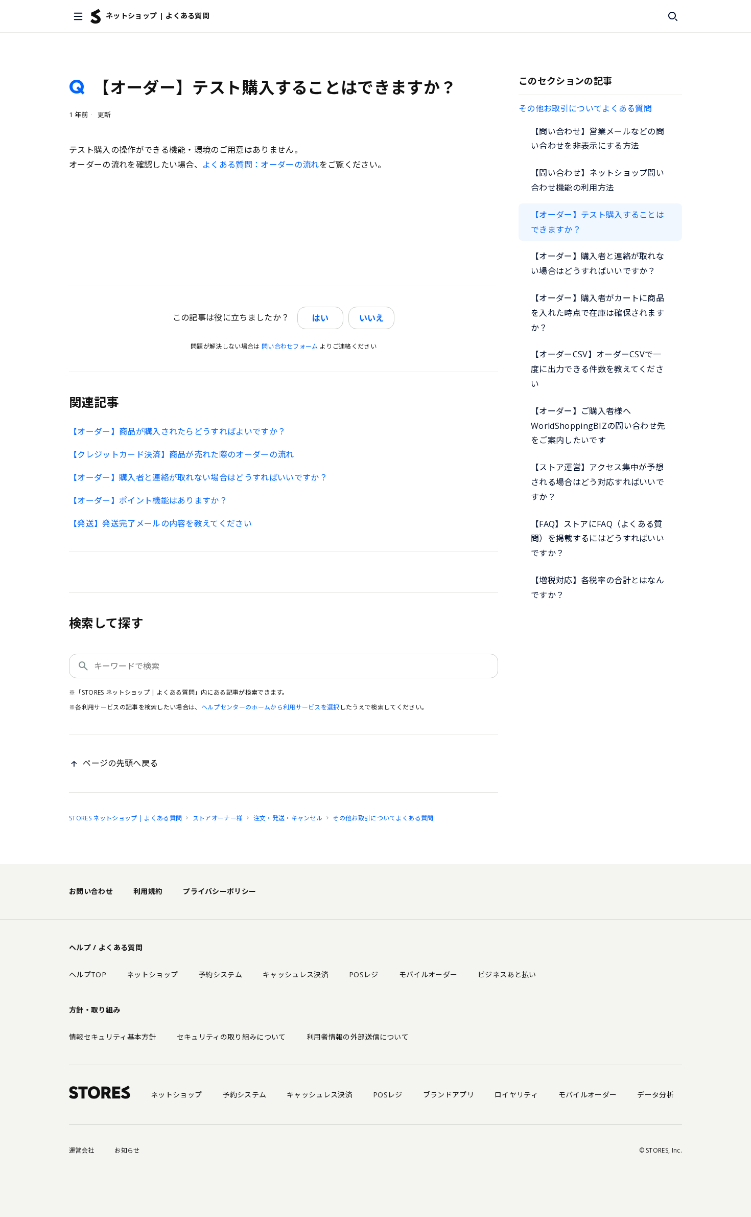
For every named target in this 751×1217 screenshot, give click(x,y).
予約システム (220, 974)
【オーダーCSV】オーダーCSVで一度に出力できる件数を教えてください (597, 369)
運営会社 (81, 1150)
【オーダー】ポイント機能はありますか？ (148, 500)
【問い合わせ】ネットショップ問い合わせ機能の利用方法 (597, 180)
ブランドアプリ (448, 1094)
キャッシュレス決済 (295, 974)
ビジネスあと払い (507, 974)
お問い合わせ (91, 891)
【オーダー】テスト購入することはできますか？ (597, 222)
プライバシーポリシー (219, 891)
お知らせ (126, 1150)
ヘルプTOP (87, 974)
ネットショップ (152, 974)
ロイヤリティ (516, 1094)
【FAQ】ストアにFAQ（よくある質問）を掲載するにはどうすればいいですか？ (597, 538)
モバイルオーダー (428, 974)
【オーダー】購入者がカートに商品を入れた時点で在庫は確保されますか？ (597, 312)
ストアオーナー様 (218, 818)
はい (320, 318)
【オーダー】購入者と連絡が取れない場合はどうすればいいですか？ (597, 263)
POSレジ (364, 974)
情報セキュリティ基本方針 (112, 1037)
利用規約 (147, 891)
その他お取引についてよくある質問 (585, 108)
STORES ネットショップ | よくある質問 (125, 818)
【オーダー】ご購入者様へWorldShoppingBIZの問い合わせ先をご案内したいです (598, 425)
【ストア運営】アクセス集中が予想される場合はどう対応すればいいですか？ (597, 482)
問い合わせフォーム (290, 346)
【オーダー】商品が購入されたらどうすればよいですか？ (177, 431)
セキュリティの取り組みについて (231, 1037)
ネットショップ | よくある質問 (157, 15)
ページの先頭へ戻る (120, 763)
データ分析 (655, 1094)
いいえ (371, 318)
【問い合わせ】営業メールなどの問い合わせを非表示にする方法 (597, 139)
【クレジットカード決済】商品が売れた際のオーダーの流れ (181, 454)
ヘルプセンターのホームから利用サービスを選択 (270, 707)
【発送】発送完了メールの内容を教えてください (160, 523)
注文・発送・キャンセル (288, 818)
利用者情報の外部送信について (358, 1037)
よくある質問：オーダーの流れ (260, 164)
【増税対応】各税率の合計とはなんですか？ (597, 588)
